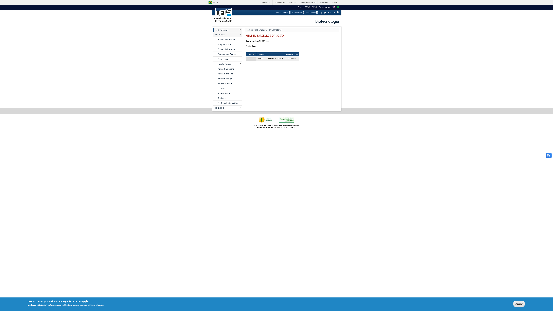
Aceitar (519, 304)
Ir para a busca (312, 13)
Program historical (226, 44)
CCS (314, 7)
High (325, 13)
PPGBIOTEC (275, 29)
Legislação (324, 2)
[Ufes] (223, 14)
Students (222, 98)
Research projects (225, 73)
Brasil (216, 2)
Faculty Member (225, 64)
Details (261, 54)
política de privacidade (96, 305)
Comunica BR (280, 2)
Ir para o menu (298, 13)
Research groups (225, 78)
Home (249, 29)
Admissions (223, 59)
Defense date (292, 54)
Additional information (228, 103)
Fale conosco (324, 7)
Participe (292, 2)
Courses (221, 88)
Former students (225, 83)
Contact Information (226, 49)
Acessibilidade (322, 13)
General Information (226, 39)
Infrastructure (224, 93)
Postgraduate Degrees (227, 54)
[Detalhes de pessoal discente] (334, 7)
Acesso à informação (308, 2)
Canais (335, 2)
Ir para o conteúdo (283, 13)
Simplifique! (266, 2)
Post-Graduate (260, 29)
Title (249, 54)
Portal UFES (304, 7)
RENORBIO (220, 108)
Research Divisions (226, 69)
